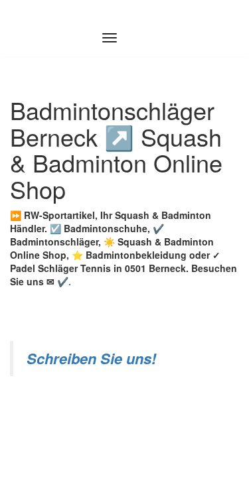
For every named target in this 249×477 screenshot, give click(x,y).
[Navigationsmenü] (109, 38)
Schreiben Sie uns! (91, 358)
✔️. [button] (62, 281)
